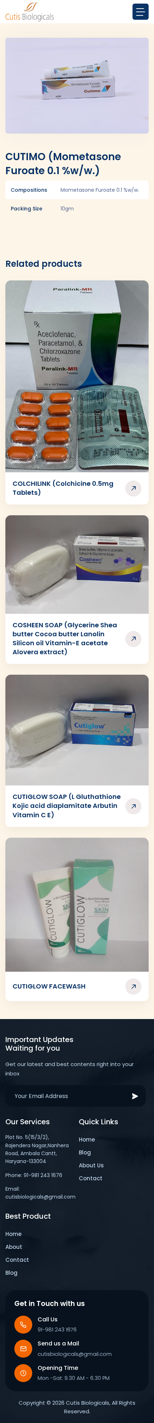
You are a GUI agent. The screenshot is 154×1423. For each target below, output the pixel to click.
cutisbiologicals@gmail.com (75, 1354)
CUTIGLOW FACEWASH (49, 986)
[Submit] (135, 1096)
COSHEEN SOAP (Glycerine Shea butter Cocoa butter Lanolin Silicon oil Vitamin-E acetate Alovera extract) (65, 638)
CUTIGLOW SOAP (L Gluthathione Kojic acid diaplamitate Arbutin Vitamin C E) (67, 805)
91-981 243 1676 (57, 1329)
